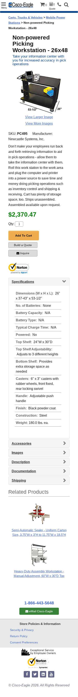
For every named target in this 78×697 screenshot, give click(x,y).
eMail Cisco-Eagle (40, 611)
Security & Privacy (22, 630)
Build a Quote (23, 245)
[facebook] (27, 674)
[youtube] (51, 674)
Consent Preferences (24, 642)
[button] (66, 5)
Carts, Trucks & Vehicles (25, 17)
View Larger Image (39, 117)
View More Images (39, 123)
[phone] (60, 4)
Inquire (24, 253)
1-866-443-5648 (39, 603)
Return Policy (18, 636)
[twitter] (35, 674)
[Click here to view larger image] (39, 92)
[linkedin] (43, 674)
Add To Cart (23, 235)
